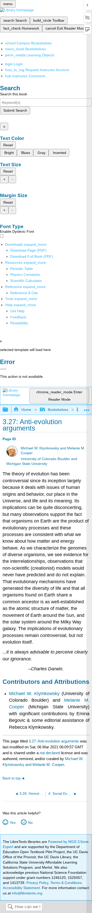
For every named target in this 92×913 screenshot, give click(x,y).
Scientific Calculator (26, 281)
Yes (12, 822)
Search (10, 907)
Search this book (13, 94)
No (30, 822)
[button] (18, 317)
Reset (8, 145)
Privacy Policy (37, 883)
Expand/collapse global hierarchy (8, 410)
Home (26, 410)
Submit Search (15, 110)
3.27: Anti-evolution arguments (54, 741)
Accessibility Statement (21, 888)
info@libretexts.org (26, 893)
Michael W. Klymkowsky (34, 693)
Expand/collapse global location (86, 408)
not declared (50, 753)
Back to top (12, 778)
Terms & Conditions (66, 883)
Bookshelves (58, 410)
